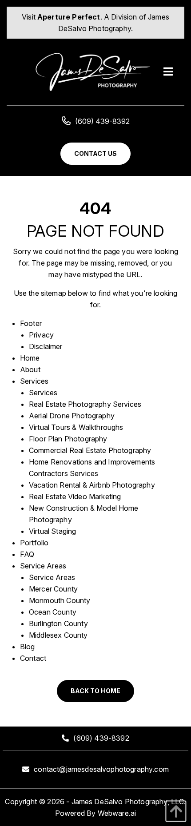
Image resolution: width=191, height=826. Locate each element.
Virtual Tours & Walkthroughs (76, 427)
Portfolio (34, 542)
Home (30, 357)
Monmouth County (59, 600)
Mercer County (53, 588)
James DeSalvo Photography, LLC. (129, 801)
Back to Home (95, 691)
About (30, 369)
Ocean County (52, 612)
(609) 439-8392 (102, 121)
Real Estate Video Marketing (75, 496)
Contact (33, 658)
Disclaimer (46, 346)
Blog (27, 646)
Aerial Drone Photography (72, 415)
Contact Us (95, 153)
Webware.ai (117, 813)
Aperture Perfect (68, 16)
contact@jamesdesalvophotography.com (101, 769)
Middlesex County (58, 635)
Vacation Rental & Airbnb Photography (92, 485)
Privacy (41, 334)
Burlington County (58, 623)
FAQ (27, 554)
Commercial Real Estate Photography (90, 450)
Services (34, 381)
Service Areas (43, 565)
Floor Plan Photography (68, 438)
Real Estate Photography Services (85, 404)
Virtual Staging (52, 531)
